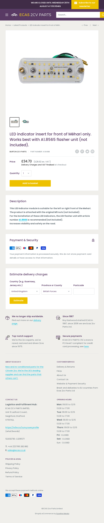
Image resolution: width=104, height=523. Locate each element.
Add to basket (30, 183)
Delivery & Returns (66, 366)
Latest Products (20, 25)
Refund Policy (12, 472)
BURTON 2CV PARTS (18, 151)
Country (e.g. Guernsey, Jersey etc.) (22, 283)
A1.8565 (23, 219)
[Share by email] (92, 151)
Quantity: (15, 173)
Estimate (18, 300)
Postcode (78, 285)
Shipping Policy (12, 463)
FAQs (59, 371)
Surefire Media (62, 513)
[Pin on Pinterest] (82, 151)
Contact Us (62, 379)
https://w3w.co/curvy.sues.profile (22, 427)
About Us (61, 375)
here (86, 346)
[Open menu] (6, 15)
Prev (86, 25)
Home (8, 25)
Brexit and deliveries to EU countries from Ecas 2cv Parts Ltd (77, 389)
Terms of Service (13, 476)
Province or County (52, 285)
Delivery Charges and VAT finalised (37, 164)
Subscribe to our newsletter (87, 4)
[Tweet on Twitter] (87, 151)
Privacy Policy (12, 468)
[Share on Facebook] (77, 151)
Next (95, 25)
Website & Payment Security (71, 383)
